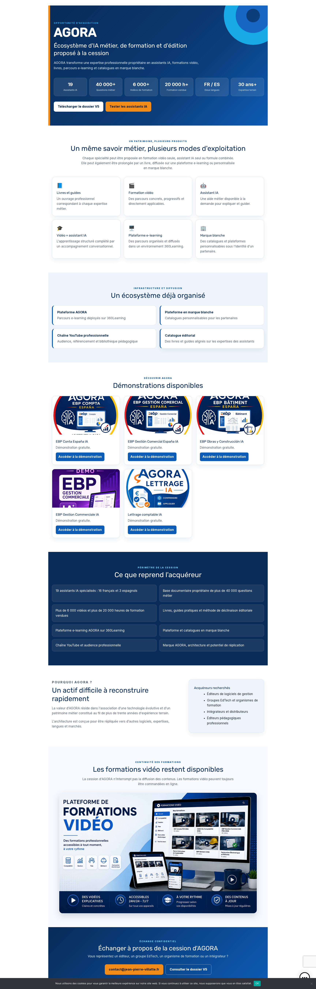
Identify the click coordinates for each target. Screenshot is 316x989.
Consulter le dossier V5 (188, 969)
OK (257, 983)
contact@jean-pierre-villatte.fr (134, 969)
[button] (305, 978)
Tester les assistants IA (128, 106)
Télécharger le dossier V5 (78, 106)
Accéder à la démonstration (80, 457)
